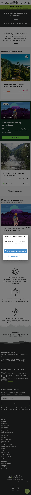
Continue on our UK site (15, 256)
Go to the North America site (16, 251)
